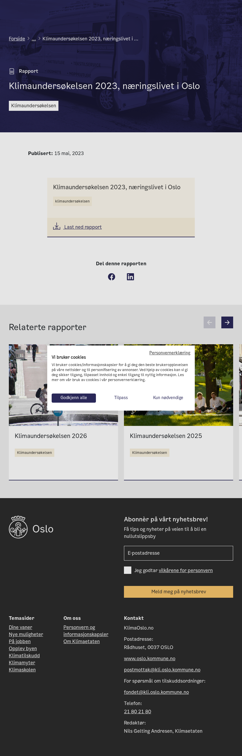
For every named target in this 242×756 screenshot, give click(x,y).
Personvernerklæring (169, 353)
